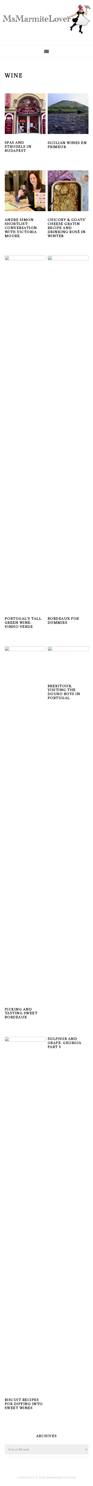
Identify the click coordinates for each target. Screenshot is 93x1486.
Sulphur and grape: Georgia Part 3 (65, 1043)
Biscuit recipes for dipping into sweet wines (24, 1404)
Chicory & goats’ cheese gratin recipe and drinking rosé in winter (67, 228)
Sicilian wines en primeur (67, 145)
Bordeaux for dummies (63, 620)
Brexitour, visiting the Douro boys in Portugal (64, 692)
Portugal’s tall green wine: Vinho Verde (23, 622)
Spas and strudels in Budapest (18, 146)
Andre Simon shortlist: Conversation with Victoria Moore (21, 228)
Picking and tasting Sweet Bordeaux (21, 1013)
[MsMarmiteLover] (46, 37)
